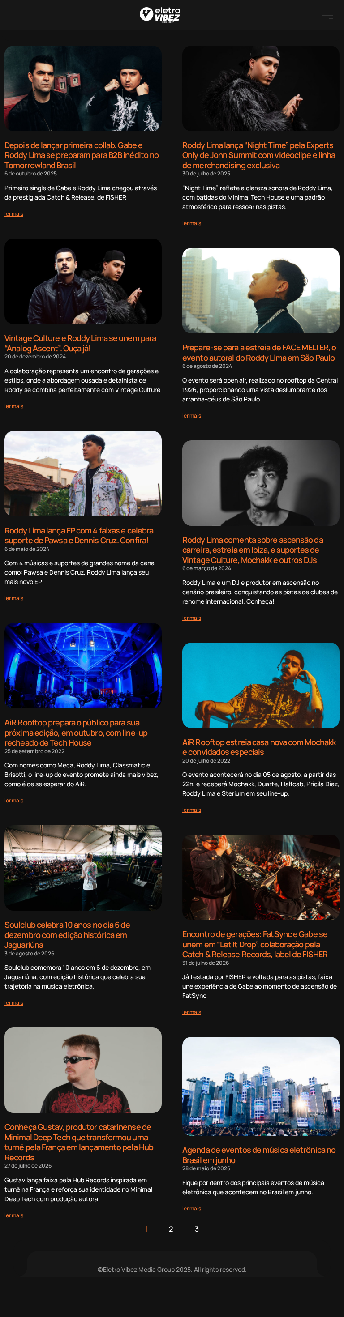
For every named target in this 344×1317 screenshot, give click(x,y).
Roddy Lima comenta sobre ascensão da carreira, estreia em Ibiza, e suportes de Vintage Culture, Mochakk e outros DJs (252, 549)
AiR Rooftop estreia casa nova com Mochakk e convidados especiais (258, 747)
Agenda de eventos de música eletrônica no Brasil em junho (258, 1154)
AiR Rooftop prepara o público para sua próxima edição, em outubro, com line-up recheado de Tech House (75, 732)
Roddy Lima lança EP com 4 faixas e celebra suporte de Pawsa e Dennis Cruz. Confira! (78, 535)
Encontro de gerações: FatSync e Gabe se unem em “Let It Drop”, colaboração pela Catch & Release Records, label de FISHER (254, 944)
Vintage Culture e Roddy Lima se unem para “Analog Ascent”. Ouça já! (80, 343)
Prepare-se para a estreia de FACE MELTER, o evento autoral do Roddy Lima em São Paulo (259, 352)
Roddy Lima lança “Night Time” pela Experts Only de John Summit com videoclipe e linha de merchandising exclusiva (258, 155)
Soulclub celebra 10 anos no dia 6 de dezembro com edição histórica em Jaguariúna (67, 934)
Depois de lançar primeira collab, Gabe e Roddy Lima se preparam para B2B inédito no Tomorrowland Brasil (81, 155)
